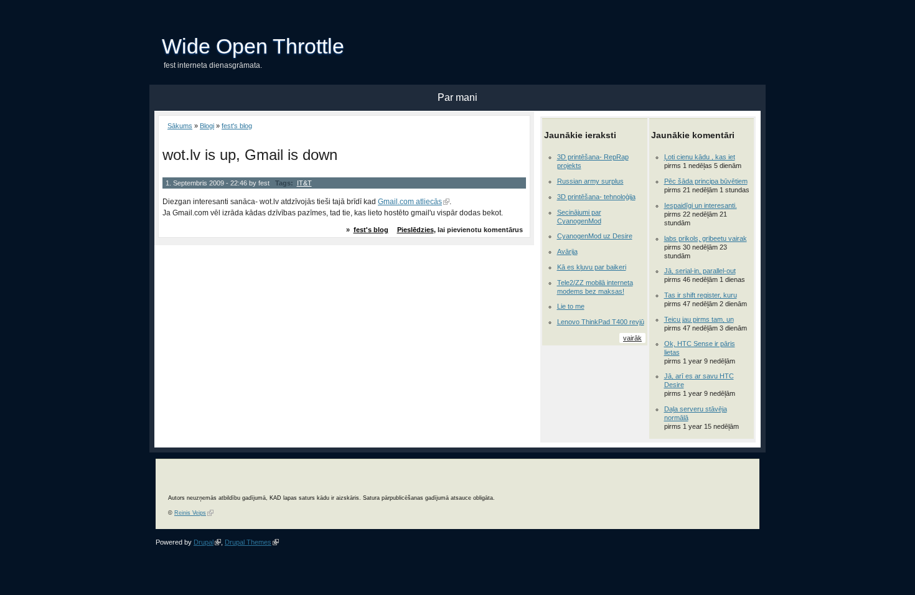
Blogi (207, 125)
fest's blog (237, 125)
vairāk (632, 338)
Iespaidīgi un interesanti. (700, 205)
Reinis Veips (190, 513)
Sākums (179, 125)
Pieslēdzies (415, 229)
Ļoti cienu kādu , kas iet (699, 157)
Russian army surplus (590, 181)
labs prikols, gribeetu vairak (705, 238)
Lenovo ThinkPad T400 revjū (600, 322)
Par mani (457, 97)
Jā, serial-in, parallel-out (700, 270)
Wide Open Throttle (253, 46)
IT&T (304, 183)
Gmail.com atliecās (410, 201)
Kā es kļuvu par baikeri (591, 267)
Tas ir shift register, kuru (700, 295)
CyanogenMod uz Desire (594, 236)
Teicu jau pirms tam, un (699, 319)
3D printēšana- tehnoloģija (596, 196)
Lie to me (570, 306)
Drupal (204, 542)
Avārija (567, 251)
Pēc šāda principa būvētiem (706, 181)
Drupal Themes (248, 542)
